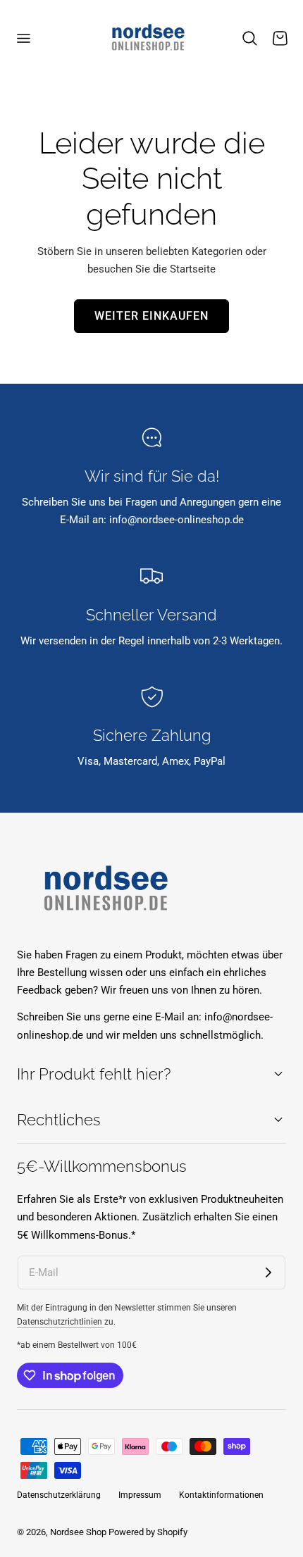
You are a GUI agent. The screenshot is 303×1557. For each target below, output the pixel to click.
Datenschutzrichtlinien (60, 1322)
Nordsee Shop (78, 1532)
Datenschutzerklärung (59, 1495)
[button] (23, 38)
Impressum (139, 1495)
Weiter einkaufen (151, 316)
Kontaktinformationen (221, 1495)
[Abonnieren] (268, 1272)
